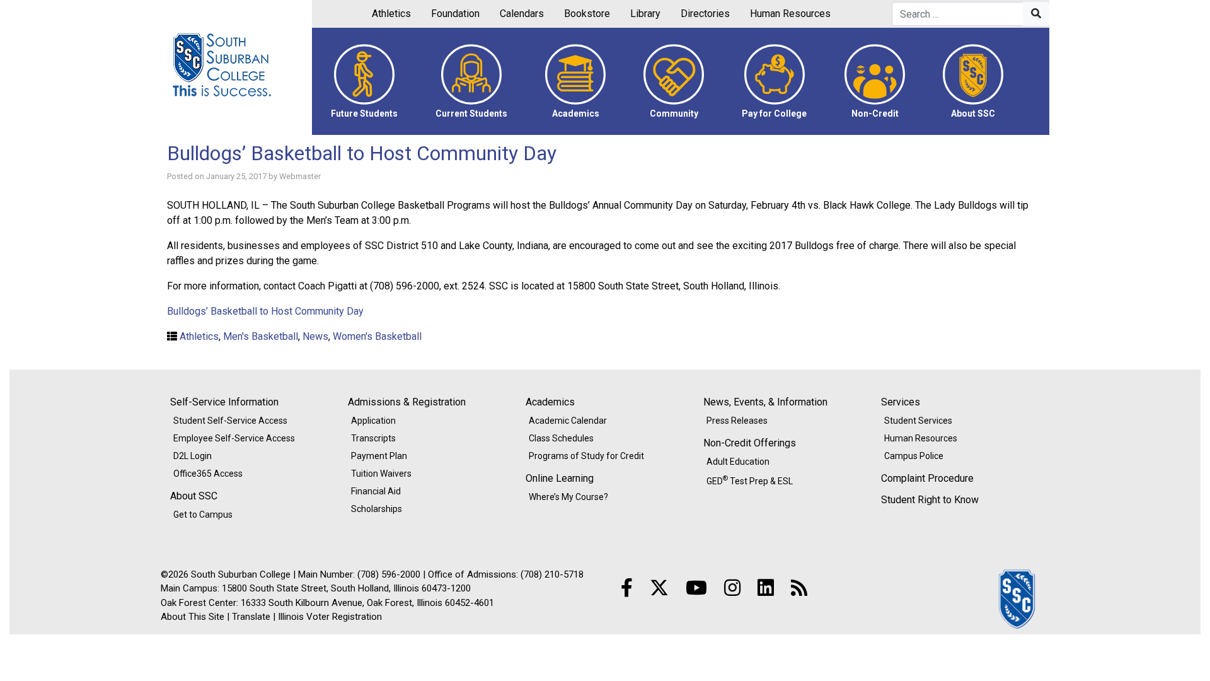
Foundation (455, 14)
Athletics (391, 14)
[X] (659, 588)
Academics (550, 402)
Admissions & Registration (407, 402)
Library (645, 14)
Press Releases (737, 421)
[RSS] (799, 588)
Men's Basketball (260, 336)
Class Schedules (561, 438)
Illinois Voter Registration (330, 616)
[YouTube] (696, 588)
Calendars (522, 14)
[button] (364, 81)
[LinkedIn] (765, 588)
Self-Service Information (224, 402)
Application (373, 421)
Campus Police (913, 456)
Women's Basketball (377, 336)
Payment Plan (379, 456)
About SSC (193, 496)
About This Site (192, 616)
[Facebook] (626, 588)
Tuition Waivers (381, 474)
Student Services (918, 421)
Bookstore (587, 14)
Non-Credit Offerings (749, 443)
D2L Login (192, 456)
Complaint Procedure (927, 478)
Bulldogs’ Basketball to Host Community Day (361, 153)
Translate (251, 616)
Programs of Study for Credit (586, 456)
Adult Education (737, 462)
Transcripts (373, 438)
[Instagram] (732, 588)
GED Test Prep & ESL (749, 480)
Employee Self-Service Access (234, 438)
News (315, 336)
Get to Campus (203, 514)
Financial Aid (376, 491)
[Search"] (1036, 14)
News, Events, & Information (765, 402)
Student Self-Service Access (230, 421)
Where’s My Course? (568, 497)
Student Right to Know (930, 500)
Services (900, 402)
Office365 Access (208, 474)
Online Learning (560, 478)
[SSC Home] (1017, 598)
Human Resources (790, 14)
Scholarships (376, 509)
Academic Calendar (568, 421)
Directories (705, 14)
